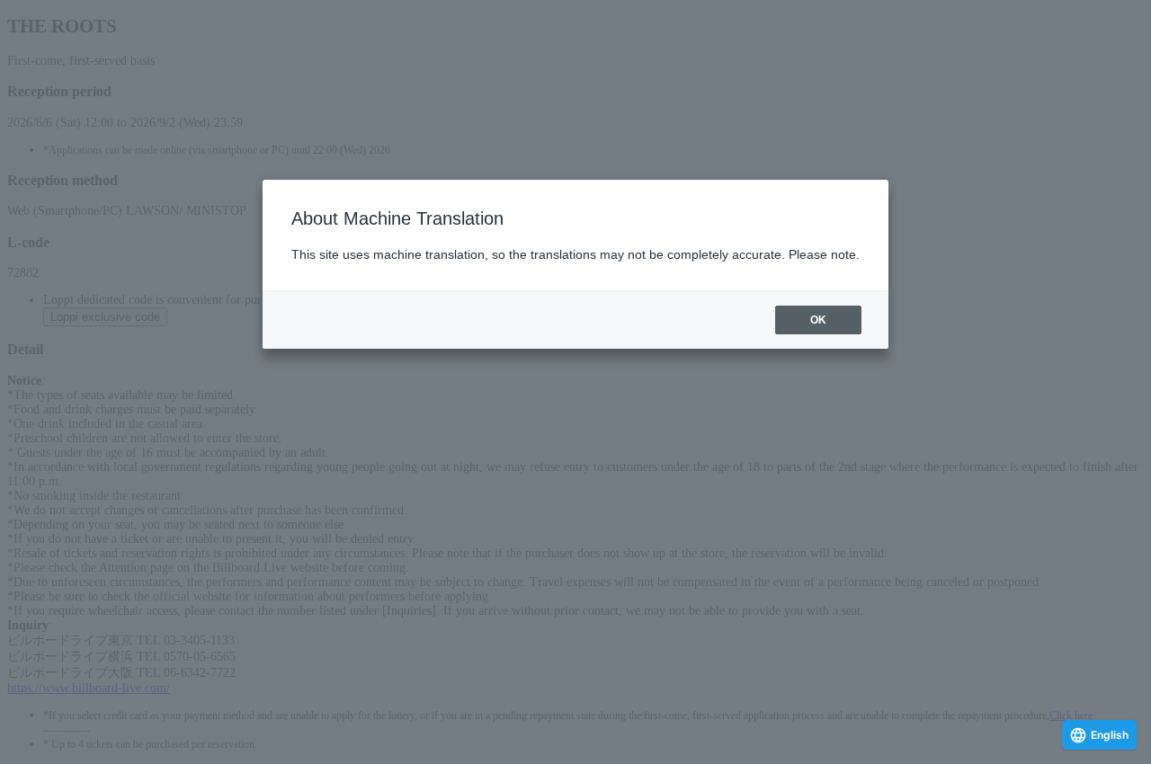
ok (818, 320)
